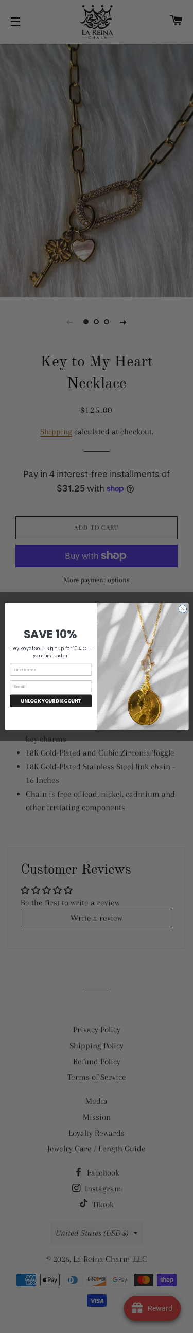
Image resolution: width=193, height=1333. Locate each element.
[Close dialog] (182, 609)
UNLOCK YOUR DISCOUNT (51, 700)
